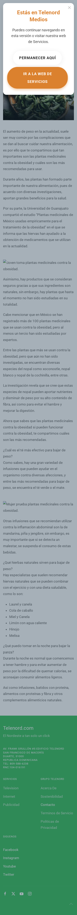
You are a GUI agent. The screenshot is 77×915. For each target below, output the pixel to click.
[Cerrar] (69, 7)
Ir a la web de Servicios (37, 78)
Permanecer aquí (37, 58)
